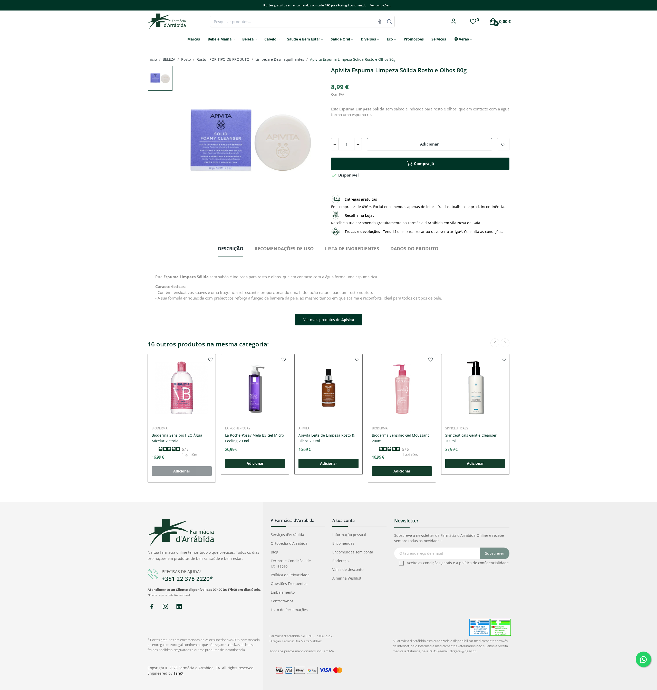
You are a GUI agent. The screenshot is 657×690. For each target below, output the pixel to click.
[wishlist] (210, 359)
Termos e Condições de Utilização (291, 563)
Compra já (424, 163)
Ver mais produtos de (328, 319)
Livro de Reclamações (289, 609)
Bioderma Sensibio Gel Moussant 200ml (400, 438)
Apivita (304, 428)
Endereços (341, 560)
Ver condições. (380, 5)
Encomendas (343, 543)
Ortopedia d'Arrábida (289, 543)
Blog (274, 552)
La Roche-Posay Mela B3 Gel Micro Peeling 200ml (254, 438)
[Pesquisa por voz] (379, 21)
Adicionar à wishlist (503, 144)
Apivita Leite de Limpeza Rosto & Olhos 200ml (326, 438)
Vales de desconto (347, 569)
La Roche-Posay (237, 428)
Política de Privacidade (290, 574)
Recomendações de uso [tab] (284, 248)
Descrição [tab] (230, 248)
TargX (178, 673)
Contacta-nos (282, 601)
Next (314, 141)
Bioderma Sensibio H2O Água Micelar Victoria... (177, 438)
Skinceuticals (456, 428)
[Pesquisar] (389, 21)
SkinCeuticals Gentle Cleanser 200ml (471, 438)
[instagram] (165, 606)
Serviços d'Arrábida (287, 534)
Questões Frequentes (289, 583)
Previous (187, 141)
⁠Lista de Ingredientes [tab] (352, 248)
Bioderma (160, 428)
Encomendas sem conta (352, 552)
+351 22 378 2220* (187, 578)
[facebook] (152, 606)
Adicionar (429, 144)
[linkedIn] (179, 606)
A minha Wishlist (346, 578)
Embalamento (283, 592)
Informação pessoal (349, 534)
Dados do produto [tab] (414, 248)
